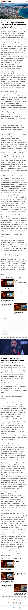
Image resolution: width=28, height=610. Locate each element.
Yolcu (20, 277)
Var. (20, 558)
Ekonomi (3, 558)
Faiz (8, 558)
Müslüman (15, 558)
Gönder (4, 333)
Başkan (7, 277)
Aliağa (3, 277)
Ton (16, 277)
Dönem (12, 277)
